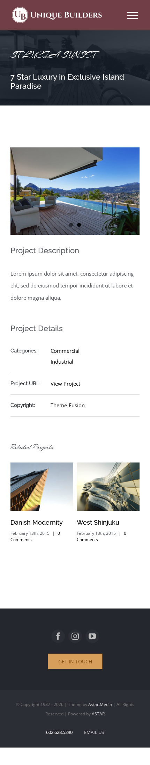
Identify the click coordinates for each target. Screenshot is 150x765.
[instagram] (75, 636)
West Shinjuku (97, 522)
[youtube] (92, 636)
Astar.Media (100, 704)
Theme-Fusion (68, 405)
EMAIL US (94, 732)
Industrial (62, 361)
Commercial (65, 350)
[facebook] (58, 636)
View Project (65, 383)
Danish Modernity (36, 522)
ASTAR (98, 714)
